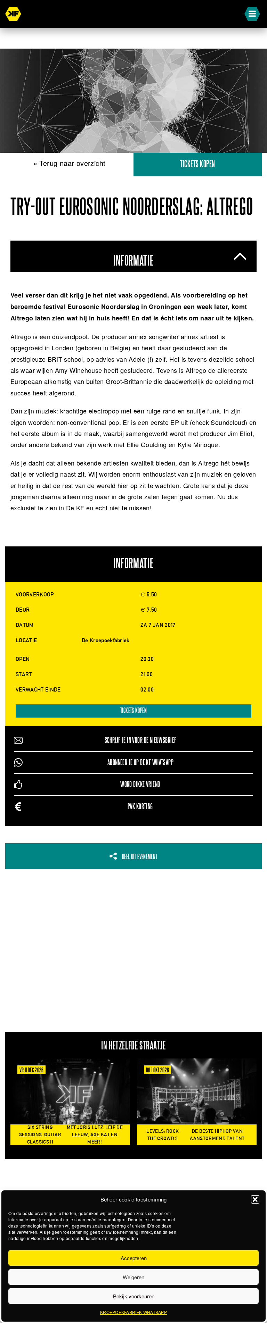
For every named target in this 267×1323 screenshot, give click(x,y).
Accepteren (134, 1258)
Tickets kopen (197, 164)
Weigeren (133, 1277)
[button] (255, 1199)
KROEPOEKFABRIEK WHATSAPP (133, 1312)
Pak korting (140, 806)
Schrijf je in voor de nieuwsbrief (141, 740)
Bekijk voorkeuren (133, 1296)
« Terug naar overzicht (69, 163)
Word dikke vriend (140, 784)
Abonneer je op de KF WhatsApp (140, 762)
